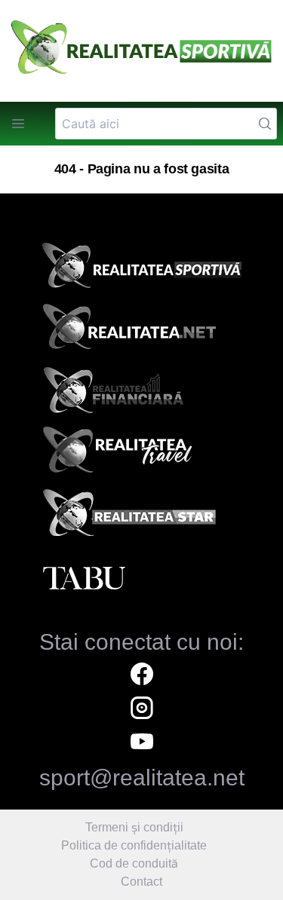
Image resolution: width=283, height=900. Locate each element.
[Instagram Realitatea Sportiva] (142, 710)
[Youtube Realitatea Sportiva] (142, 744)
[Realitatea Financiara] (142, 393)
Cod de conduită (134, 863)
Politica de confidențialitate (134, 845)
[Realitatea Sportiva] (142, 270)
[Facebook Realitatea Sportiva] (142, 676)
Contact (141, 881)
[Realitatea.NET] (142, 332)
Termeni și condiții (134, 827)
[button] (18, 124)
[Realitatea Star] (142, 517)
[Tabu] (142, 579)
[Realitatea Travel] (142, 455)
